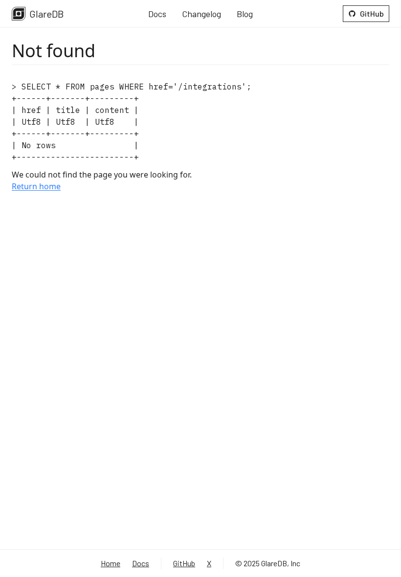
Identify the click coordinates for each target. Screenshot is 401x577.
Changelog (201, 13)
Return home (36, 186)
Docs (157, 13)
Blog (245, 13)
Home (110, 563)
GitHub (372, 13)
